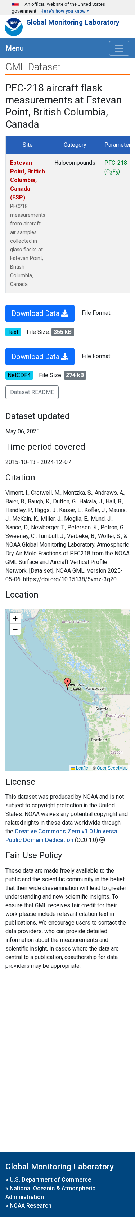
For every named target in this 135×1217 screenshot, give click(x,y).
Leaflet (82, 767)
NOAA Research (30, 1205)
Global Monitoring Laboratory (73, 22)
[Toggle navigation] (119, 48)
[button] (67, 684)
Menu (15, 48)
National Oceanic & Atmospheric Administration (50, 1192)
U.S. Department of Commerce (50, 1179)
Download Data (36, 313)
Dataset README (32, 392)
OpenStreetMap (112, 767)
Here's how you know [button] (63, 11)
